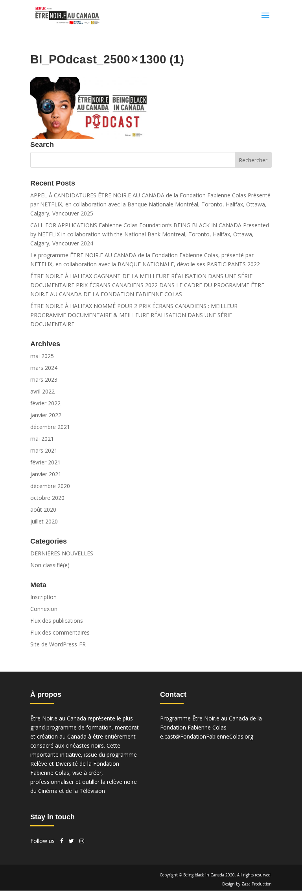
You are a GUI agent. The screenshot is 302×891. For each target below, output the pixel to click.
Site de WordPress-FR (58, 644)
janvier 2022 (45, 415)
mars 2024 (43, 367)
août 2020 (43, 509)
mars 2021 (43, 450)
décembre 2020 (50, 486)
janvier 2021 (45, 474)
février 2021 (45, 462)
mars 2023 (43, 379)
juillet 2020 (44, 521)
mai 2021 (42, 438)
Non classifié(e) (50, 565)
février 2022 (45, 403)
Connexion (43, 609)
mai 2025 (42, 356)
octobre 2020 (47, 497)
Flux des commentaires (60, 632)
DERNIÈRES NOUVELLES (61, 553)
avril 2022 (42, 391)
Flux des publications (56, 620)
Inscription (43, 597)
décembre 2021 (50, 427)
